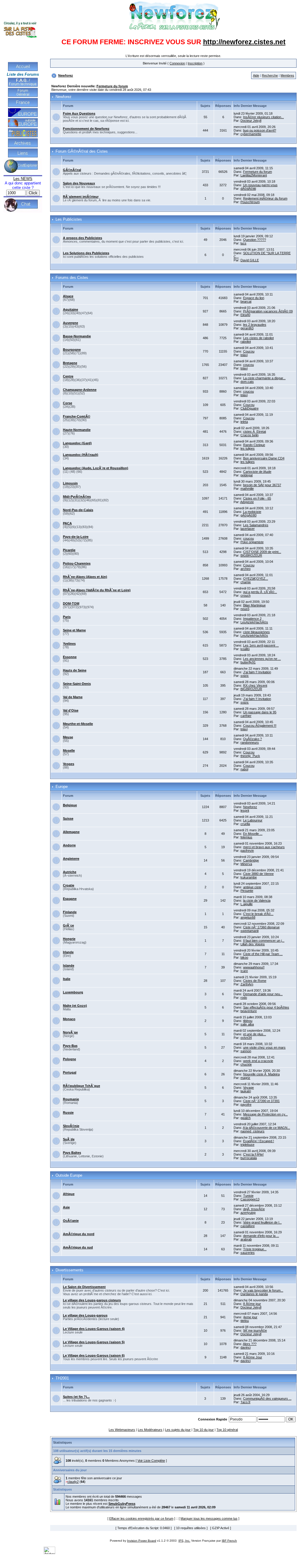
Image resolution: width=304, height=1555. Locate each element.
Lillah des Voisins (252, 944)
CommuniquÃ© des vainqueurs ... (267, 1398)
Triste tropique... (255, 1249)
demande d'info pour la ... (261, 1236)
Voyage (248, 1087)
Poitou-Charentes (77, 563)
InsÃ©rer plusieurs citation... (263, 117)
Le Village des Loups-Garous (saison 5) (94, 1342)
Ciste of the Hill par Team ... (263, 954)
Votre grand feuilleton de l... (262, 1222)
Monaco (69, 1019)
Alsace (68, 296)
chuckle (246, 1064)
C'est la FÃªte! (253, 1154)
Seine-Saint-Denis (77, 683)
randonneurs (249, 742)
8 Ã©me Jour (252, 1357)
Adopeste (247, 502)
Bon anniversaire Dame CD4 (263, 458)
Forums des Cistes (72, 278)
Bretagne (70, 363)
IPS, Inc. (184, 1540)
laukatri (245, 1091)
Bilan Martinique (254, 605)
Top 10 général (227, 1429)
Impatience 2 (252, 618)
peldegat (246, 475)
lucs (243, 243)
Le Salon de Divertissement (84, 1287)
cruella (245, 824)
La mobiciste (252, 511)
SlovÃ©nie (71, 1126)
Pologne (69, 1059)
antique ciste (252, 887)
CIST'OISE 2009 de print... (262, 552)
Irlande (68, 952)
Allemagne (71, 832)
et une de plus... (254, 1034)
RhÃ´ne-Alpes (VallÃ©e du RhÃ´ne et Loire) (97, 590)
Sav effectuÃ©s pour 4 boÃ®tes (266, 1007)
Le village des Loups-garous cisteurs (92, 1300)
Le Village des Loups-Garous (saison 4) (94, 1328)
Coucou (248, 351)
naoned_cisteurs (252, 1131)
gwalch (245, 1118)
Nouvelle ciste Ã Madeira (261, 1074)
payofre (245, 1104)
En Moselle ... (252, 833)
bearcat (245, 301)
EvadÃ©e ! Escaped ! (258, 1141)
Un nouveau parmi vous (260, 185)
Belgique (70, 805)
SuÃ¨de (69, 1139)
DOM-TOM (71, 603)
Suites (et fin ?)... (76, 1396)
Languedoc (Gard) (77, 443)
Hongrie (69, 939)
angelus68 (247, 917)
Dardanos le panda (254, 1294)
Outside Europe (69, 1175)
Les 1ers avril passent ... (261, 645)
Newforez (65, 75)
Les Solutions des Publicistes (86, 253)
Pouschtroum (250, 202)
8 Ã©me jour (252, 1304)
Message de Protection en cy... (265, 1114)
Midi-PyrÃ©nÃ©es (77, 496)
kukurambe (248, 877)
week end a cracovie (258, 1061)
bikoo (244, 957)
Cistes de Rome (254, 980)
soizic (244, 675)
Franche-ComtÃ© (76, 416)
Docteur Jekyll (250, 120)
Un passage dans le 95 (259, 712)
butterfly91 (248, 662)
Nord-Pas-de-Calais (78, 510)
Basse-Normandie (77, 336)
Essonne (70, 657)
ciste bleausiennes (256, 632)
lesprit (244, 810)
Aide (256, 75)
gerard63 (247, 328)
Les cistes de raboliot (258, 338)
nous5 (244, 609)
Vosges (68, 764)
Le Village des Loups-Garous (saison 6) (94, 1355)
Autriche (69, 872)
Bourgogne (72, 349)
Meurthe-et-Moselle (78, 724)
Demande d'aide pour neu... (263, 994)
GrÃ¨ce (68, 925)
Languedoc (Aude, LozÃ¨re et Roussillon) (95, 468)
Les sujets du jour (178, 1429)
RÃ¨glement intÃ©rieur (81, 196)
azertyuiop (248, 1212)
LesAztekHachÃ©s (254, 622)
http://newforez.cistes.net (244, 42)
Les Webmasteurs (122, 1429)
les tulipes (247, 448)
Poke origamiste (252, 542)
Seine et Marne (74, 630)
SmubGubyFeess (121, 1503)
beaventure (248, 1011)
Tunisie (248, 1195)
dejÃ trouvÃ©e (254, 1209)
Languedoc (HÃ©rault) (80, 454)
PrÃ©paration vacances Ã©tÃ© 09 (268, 311)
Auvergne (70, 323)
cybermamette (250, 134)
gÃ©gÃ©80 (248, 515)
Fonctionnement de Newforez (86, 128)
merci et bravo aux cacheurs (264, 847)
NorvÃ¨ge (70, 1032)
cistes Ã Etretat (254, 431)
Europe (62, 787)
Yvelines (69, 643)
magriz (245, 1078)
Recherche (270, 75)
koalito (245, 649)
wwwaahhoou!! (254, 967)
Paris (67, 617)
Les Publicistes (69, 219)
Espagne (70, 898)
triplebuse (247, 1144)
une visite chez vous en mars (264, 1047)
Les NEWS (22, 178)
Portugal (69, 1072)
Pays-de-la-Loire (75, 536)
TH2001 (62, 1378)
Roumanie (71, 1099)
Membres (287, 75)
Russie (68, 1112)
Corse (67, 403)
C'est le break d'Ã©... (258, 914)
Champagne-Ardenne (79, 389)
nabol (244, 769)
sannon (245, 1051)
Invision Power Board (141, 1540)
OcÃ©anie (71, 1220)
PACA (67, 523)
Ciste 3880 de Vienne (258, 874)
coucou (248, 364)
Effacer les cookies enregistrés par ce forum (141, 1518)
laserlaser (247, 528)
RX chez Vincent (255, 685)
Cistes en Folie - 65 (257, 498)
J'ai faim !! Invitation (257, 672)
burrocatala (248, 1158)
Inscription (195, 63)
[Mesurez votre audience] (49, 1553)
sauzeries (247, 1252)
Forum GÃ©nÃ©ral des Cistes (82, 151)
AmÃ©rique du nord (78, 1234)
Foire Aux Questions (79, 113)
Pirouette (246, 890)
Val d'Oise (70, 710)
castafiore (247, 1226)
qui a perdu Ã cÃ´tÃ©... (260, 592)
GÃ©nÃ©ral (72, 170)
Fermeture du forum (112, 86)
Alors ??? (249, 1344)
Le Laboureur (252, 820)
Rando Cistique (254, 445)
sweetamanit (249, 931)
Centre (68, 376)
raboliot (245, 341)
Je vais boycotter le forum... (263, 1290)
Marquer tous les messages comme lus (209, 1518)
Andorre (69, 845)
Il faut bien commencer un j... (263, 940)
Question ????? (254, 239)
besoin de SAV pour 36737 (262, 485)
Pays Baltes (72, 1152)
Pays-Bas (70, 1045)
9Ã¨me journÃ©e (255, 1330)
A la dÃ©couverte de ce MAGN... (266, 1127)
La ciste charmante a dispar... (264, 378)
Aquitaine (70, 309)
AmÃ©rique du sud (78, 1247)
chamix (245, 582)
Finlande (70, 912)
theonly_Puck (250, 756)
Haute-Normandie (77, 430)
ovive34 (246, 1037)
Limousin (70, 483)
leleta (244, 421)
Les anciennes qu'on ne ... (262, 658)
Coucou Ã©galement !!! (259, 725)
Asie (66, 1207)
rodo (243, 997)
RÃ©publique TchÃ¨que (81, 1086)
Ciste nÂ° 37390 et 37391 (261, 1101)
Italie (66, 979)
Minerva (246, 864)
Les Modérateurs (150, 1429)
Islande (68, 965)
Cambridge (251, 860)
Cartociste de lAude (257, 471)
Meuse (68, 737)
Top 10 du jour (203, 1429)
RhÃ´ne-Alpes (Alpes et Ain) (85, 577)
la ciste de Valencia (256, 900)
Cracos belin (249, 435)
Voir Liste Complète (151, 1460)
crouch (245, 595)
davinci (245, 1347)
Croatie (68, 885)
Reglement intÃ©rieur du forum (265, 198)
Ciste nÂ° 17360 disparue (261, 927)
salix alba (247, 1024)
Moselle (69, 750)
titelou (244, 1320)
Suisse (68, 818)
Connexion (177, 63)
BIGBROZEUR (251, 555)
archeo (245, 569)
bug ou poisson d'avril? (259, 130)
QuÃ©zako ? (252, 739)
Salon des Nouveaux (79, 183)
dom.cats (247, 381)
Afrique (69, 1194)
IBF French (229, 1540)
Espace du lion (253, 298)
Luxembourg (73, 992)
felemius (246, 837)
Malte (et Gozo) (75, 1005)
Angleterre (71, 858)
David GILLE (249, 260)
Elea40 (245, 315)
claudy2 (73, 1481)
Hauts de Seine (74, 670)
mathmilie (247, 488)
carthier (245, 716)
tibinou (247, 1021)
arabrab (246, 1239)
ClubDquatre (249, 408)
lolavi (244, 355)
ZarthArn (246, 984)
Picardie (69, 550)
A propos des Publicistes (82, 238)
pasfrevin (247, 850)
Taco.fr (245, 1402)
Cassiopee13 (249, 1199)
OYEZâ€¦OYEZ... (255, 578)
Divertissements (69, 1270)
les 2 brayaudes (254, 324)
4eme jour (250, 1317)
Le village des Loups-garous (85, 1315)
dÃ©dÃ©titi (248, 188)
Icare (244, 971)
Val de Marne (73, 697)
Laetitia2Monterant (253, 175)
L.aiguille (246, 904)
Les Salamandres (255, 525)
